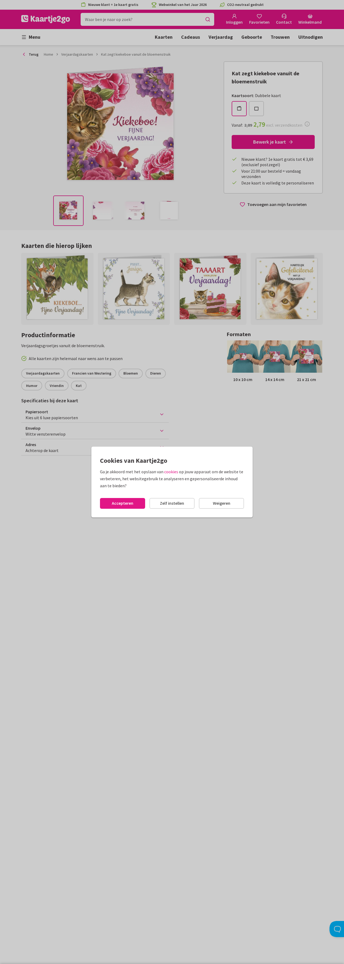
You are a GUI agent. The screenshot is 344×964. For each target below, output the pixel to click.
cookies (171, 471)
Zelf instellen (172, 503)
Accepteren (122, 503)
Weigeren (221, 503)
